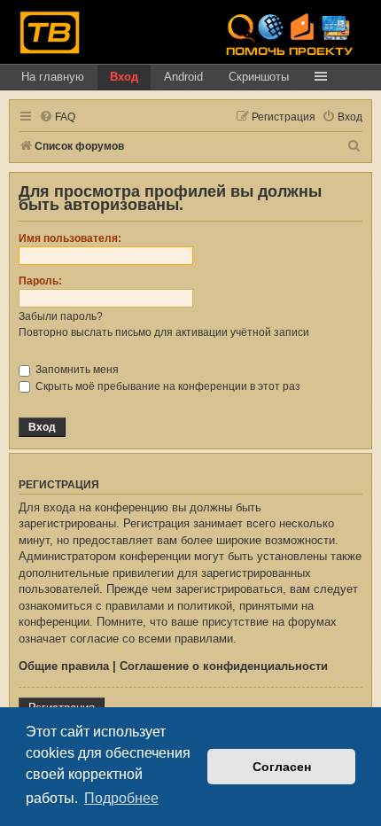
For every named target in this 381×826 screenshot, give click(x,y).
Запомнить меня (76, 369)
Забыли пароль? (61, 316)
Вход (124, 76)
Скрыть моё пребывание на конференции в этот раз (166, 386)
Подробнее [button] (121, 798)
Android (183, 76)
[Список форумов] (50, 32)
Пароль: (40, 281)
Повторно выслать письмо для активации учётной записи (164, 332)
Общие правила (64, 666)
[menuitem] (57, 117)
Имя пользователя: (70, 238)
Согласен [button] (282, 767)
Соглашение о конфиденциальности (224, 666)
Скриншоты (259, 76)
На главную (52, 76)
